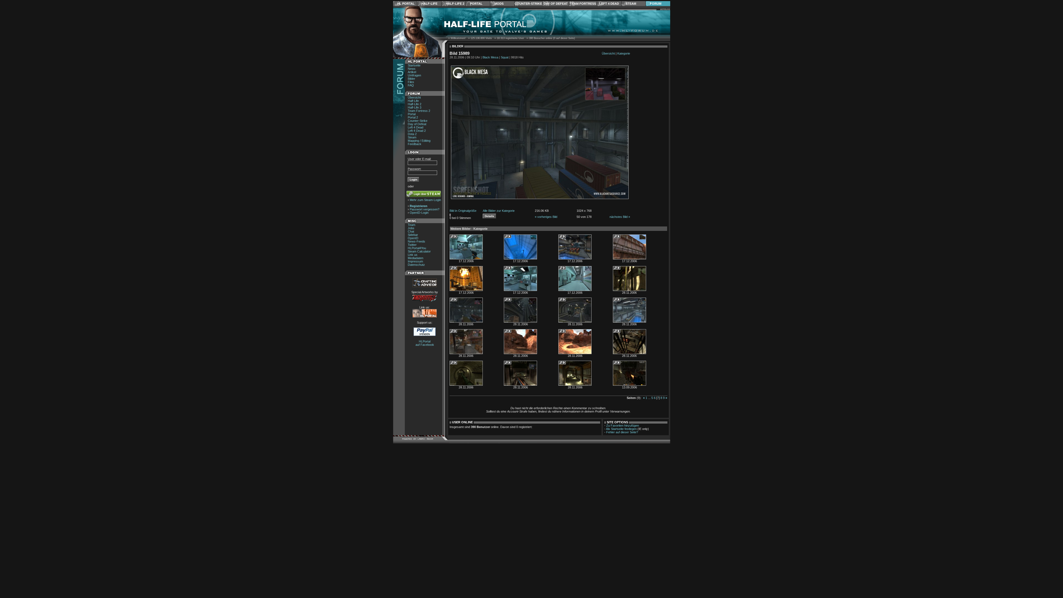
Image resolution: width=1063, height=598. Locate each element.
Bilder (411, 78)
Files (411, 82)
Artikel (412, 72)
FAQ (411, 85)
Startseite (414, 65)
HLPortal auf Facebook (425, 343)
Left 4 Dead (609, 3)
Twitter (412, 244)
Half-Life (429, 3)
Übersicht (414, 97)
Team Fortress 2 (419, 110)
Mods (499, 3)
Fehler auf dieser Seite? (622, 432)
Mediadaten (415, 258)
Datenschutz (416, 264)
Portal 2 (413, 117)
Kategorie (623, 53)
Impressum (415, 261)
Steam (631, 3)
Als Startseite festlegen (621, 429)
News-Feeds (416, 241)
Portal (476, 3)
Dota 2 (412, 134)
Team (411, 224)
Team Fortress (583, 3)
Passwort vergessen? (424, 209)
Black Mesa (490, 57)
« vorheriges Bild (546, 216)
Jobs (411, 228)
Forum (655, 3)
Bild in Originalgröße (463, 210)
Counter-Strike (528, 3)
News (412, 68)
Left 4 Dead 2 (417, 130)
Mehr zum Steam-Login (425, 200)
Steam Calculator (419, 251)
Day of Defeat (556, 3)
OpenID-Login (419, 212)
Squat (505, 57)
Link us (412, 254)
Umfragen (414, 75)
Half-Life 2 (455, 3)
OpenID (413, 238)
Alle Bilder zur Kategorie (499, 210)
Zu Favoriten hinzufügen (622, 425)
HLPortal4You (417, 248)
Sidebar (413, 234)
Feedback (414, 144)
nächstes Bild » (620, 216)
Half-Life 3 (414, 107)
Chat (411, 231)
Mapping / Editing (419, 140)
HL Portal (406, 3)
